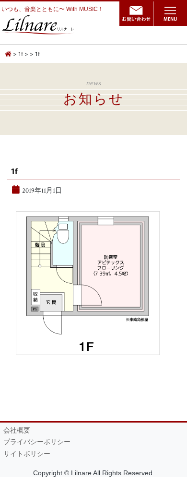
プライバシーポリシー (36, 442)
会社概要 (16, 430)
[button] (170, 13)
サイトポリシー (26, 454)
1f (20, 53)
